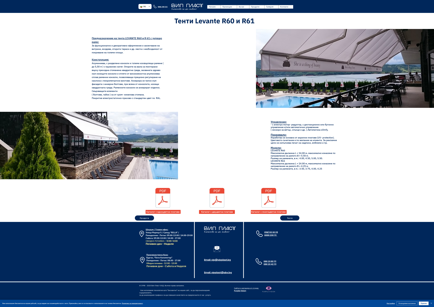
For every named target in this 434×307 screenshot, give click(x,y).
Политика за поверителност (132, 303)
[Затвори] (431, 303)
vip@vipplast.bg (221, 259)
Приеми (424, 303)
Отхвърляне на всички (407, 303)
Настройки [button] (391, 303)
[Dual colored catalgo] (217, 198)
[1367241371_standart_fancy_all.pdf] (268, 198)
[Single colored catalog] (163, 198)
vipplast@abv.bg (221, 272)
